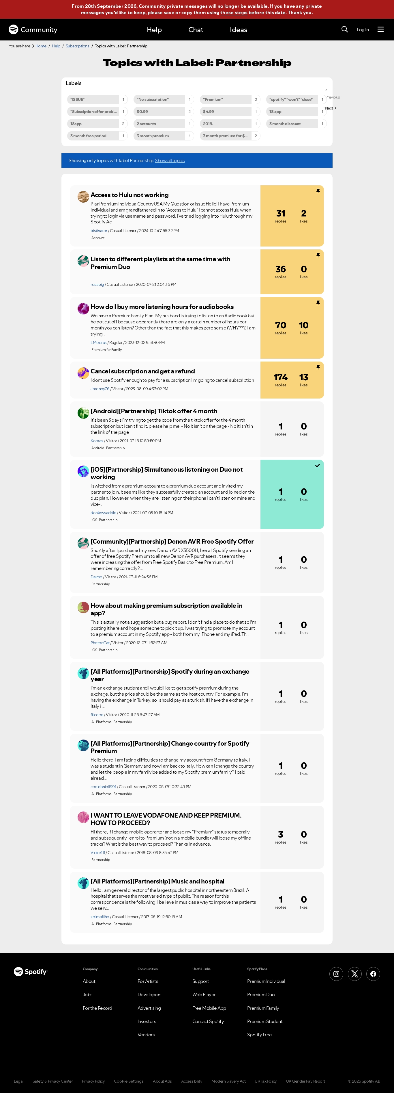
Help (154, 29)
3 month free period (88, 136)
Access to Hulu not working (129, 195)
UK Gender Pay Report (305, 1081)
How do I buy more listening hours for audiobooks (162, 306)
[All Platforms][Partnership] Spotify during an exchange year (170, 675)
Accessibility (191, 1081)
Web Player (204, 994)
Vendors (146, 1034)
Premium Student (265, 1021)
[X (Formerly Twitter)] (355, 974)
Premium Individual (266, 981)
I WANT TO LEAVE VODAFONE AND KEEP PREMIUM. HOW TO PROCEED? (166, 819)
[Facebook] (373, 974)
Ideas (238, 29)
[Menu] (380, 29)
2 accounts (146, 124)
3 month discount (285, 124)
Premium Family (263, 1008)
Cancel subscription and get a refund (143, 371)
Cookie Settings (129, 1081)
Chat (195, 29)
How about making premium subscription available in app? (166, 609)
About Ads (162, 1081)
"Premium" (213, 99)
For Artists (148, 981)
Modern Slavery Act (228, 1081)
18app (76, 124)
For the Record (97, 1008)
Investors (147, 1021)
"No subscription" (153, 99)
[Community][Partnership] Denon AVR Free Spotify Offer (172, 541)
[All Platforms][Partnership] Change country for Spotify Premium (170, 747)
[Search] (345, 29)
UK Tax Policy (266, 1081)
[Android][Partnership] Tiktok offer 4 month (154, 411)
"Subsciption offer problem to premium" (99, 111)
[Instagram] (336, 974)
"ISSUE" (77, 99)
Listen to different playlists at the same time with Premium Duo (160, 263)
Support (200, 981)
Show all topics (170, 160)
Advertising (149, 1008)
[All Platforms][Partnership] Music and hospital (157, 881)
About (89, 981)
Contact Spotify (208, 1021)
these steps (233, 12)
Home (40, 46)
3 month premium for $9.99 (228, 136)
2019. (208, 124)
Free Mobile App (209, 1008)
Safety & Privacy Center (53, 1081)
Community (39, 29)
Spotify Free (259, 1034)
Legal (18, 1081)
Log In (363, 29)
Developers (150, 994)
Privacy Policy (93, 1081)
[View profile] (83, 197)
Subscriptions (77, 46)
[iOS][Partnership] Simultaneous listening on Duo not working (167, 473)
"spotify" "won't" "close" (291, 99)
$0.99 (142, 111)
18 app (275, 111)
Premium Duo (261, 994)
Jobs (88, 994)
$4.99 (208, 111)
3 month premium (153, 136)
